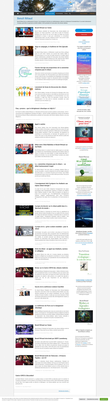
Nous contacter (83, 13)
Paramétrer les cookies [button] (92, 399)
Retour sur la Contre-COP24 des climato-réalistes (51, 268)
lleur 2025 (87, 83)
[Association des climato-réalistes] (70, 4)
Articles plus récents (64, 391)
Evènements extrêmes (55, 159)
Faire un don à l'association (57, 140)
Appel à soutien (40, 124)
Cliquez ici (84, 148)
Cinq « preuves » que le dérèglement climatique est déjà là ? (36, 108)
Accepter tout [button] (104, 399)
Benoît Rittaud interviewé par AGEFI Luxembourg (51, 338)
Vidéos (58, 42)
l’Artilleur (85, 342)
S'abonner (92, 13)
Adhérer (84, 30)
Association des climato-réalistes (70, 7)
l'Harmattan (89, 233)
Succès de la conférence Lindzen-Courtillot (49, 287)
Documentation (59, 13)
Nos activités (31, 13)
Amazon (79, 344)
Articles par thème (40, 13)
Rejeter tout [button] (82, 399)
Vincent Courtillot (36, 119)
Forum (66, 13)
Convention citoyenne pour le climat (57, 178)
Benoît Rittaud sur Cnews (43, 28)
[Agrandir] (91, 250)
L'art (83, 83)
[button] (70, 13)
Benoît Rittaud (53, 42)
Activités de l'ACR (46, 42)
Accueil (17, 13)
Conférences (54, 282)
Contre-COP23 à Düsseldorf (25, 376)
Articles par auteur (50, 13)
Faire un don (84, 34)
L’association (23, 13)
